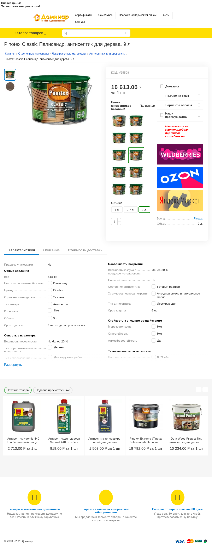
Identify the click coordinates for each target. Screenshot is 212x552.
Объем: (116, 203)
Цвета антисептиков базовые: (121, 106)
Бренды (80, 21)
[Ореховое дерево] (119, 155)
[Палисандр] (136, 155)
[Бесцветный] (119, 121)
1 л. (116, 209)
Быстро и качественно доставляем (34, 509)
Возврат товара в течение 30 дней (177, 509)
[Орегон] (136, 138)
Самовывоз (105, 15)
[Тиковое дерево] (136, 189)
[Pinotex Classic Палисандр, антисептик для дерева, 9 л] (60, 100)
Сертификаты (83, 15)
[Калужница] (136, 121)
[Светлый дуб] (136, 172)
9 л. (144, 209)
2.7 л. (130, 209)
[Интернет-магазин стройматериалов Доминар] (51, 18)
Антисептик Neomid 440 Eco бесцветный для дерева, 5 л (23, 440)
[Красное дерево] (119, 138)
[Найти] (126, 33)
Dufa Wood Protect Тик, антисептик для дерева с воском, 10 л (186, 440)
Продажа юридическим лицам (138, 15)
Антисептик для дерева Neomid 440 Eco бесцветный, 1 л (64, 440)
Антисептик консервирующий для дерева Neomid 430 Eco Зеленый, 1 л (104, 440)
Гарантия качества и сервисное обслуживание (106, 510)
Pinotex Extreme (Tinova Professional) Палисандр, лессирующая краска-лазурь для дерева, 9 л (146, 440)
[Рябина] (119, 172)
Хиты (166, 15)
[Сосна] (119, 189)
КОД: (114, 72)
